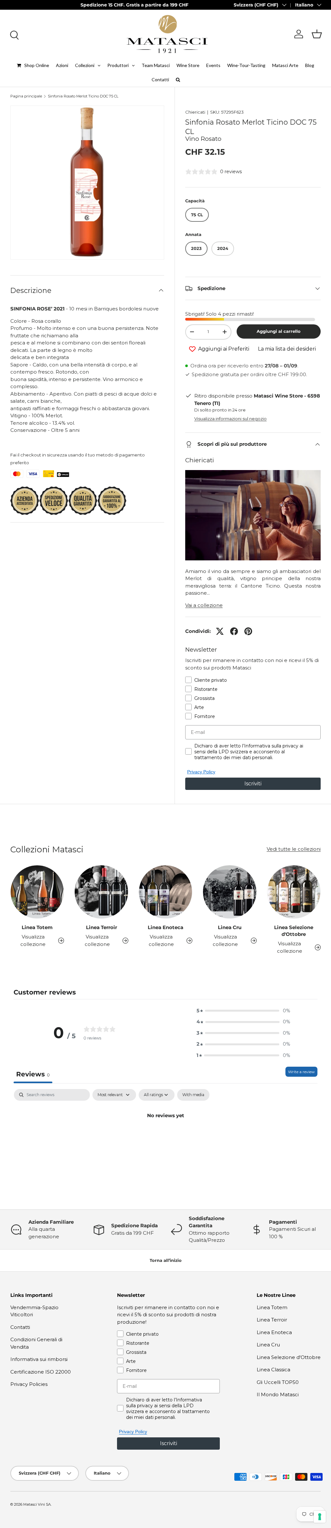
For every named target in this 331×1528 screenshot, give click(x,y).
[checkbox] (193, 1095)
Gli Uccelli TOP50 (278, 1382)
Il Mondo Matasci (278, 1394)
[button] (317, 34)
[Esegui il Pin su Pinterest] (248, 631)
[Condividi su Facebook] (234, 631)
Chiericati (195, 112)
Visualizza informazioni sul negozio (230, 418)
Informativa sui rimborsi (39, 1359)
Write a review (301, 1071)
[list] (87, 182)
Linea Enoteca (165, 927)
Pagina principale (26, 96)
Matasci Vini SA (37, 1504)
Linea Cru (229, 927)
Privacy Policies (29, 1384)
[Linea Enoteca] (165, 891)
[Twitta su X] (220, 631)
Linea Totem (37, 927)
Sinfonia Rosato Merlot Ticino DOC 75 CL (83, 96)
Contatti (20, 1327)
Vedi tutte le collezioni (294, 849)
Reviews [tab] (33, 1074)
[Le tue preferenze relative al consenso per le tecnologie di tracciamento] (320, 1517)
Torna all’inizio (166, 1260)
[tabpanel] (165, 1137)
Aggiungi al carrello (279, 331)
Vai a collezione (204, 605)
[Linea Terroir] (101, 891)
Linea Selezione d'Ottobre (293, 930)
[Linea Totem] (37, 891)
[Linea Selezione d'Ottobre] (293, 891)
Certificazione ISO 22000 (40, 1372)
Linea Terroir (101, 927)
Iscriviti (253, 784)
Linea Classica (273, 1369)
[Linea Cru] (229, 891)
